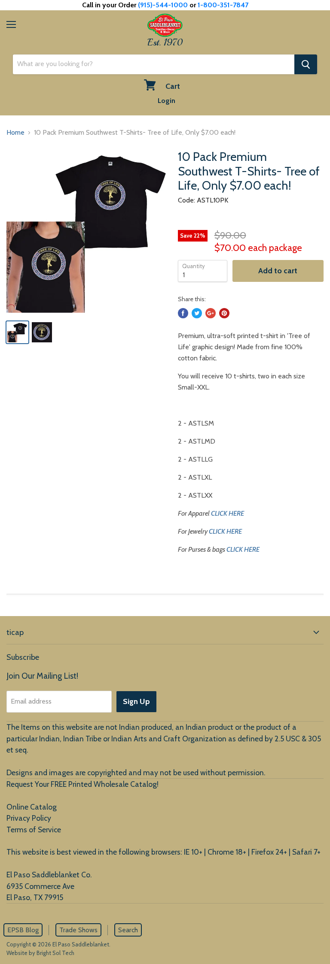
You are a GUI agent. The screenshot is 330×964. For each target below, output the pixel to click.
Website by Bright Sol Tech (40, 952)
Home (15, 132)
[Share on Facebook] (183, 313)
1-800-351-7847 (223, 5)
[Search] (305, 64)
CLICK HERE (227, 513)
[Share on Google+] (210, 313)
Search (128, 930)
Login (166, 101)
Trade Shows (78, 930)
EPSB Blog (23, 930)
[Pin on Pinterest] (224, 313)
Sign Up (136, 701)
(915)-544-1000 (163, 5)
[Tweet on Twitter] (197, 313)
